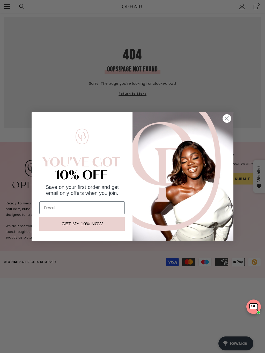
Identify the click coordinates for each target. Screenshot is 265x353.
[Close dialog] (226, 118)
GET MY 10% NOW (82, 223)
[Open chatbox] (253, 307)
